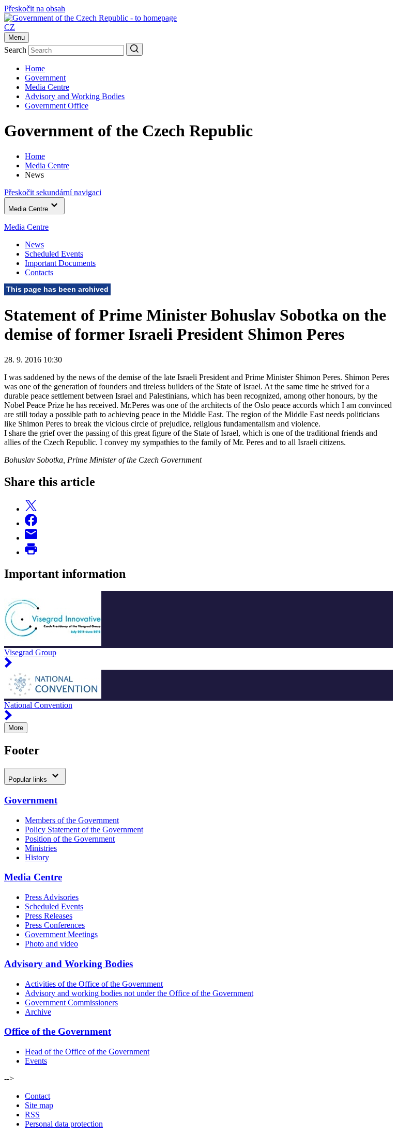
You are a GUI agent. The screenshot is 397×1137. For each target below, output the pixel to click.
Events (36, 1060)
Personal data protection (64, 1123)
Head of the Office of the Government (87, 1051)
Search (15, 49)
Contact (37, 1096)
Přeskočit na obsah (34, 8)
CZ (9, 27)
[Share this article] (31, 508)
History (37, 857)
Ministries (41, 848)
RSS (32, 1114)
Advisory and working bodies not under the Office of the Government (139, 993)
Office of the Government (57, 1031)
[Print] (31, 552)
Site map (39, 1105)
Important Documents (60, 263)
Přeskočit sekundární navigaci (52, 192)
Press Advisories (52, 897)
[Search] (134, 49)
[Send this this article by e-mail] (31, 537)
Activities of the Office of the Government (94, 984)
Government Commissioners (71, 1002)
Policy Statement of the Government (84, 829)
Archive (38, 1011)
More (15, 728)
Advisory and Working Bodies (75, 96)
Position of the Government (70, 838)
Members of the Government (72, 820)
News (34, 244)
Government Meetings (61, 934)
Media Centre (47, 87)
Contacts (39, 272)
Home (35, 68)
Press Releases (48, 915)
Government (45, 77)
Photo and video (51, 943)
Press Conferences (55, 925)
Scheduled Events (54, 253)
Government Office (56, 105)
